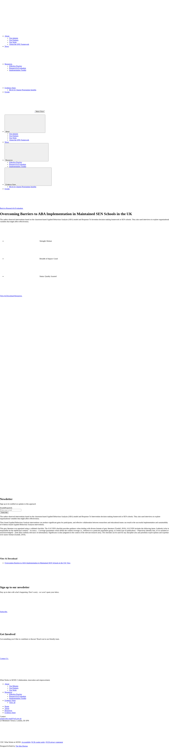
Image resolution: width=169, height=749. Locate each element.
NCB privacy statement (54, 742)
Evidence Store (10, 88)
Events (7, 92)
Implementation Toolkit (17, 70)
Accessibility (26, 742)
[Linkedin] (17, 738)
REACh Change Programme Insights (22, 90)
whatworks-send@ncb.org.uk (10, 719)
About (7, 36)
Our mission (13, 38)
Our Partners (13, 40)
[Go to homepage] (17, 17)
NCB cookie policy (38, 742)
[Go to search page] (17, 111)
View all (12, 703)
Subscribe (4, 512)
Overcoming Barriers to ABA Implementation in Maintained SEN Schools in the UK (36, 563)
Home (7, 706)
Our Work (13, 42)
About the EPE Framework (19, 44)
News (7, 46)
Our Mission (13, 686)
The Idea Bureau (22, 746)
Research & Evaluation (17, 68)
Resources (9, 64)
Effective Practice (15, 66)
